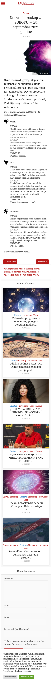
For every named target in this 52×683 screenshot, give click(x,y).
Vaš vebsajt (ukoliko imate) (16, 629)
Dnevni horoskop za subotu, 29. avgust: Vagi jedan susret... (26, 555)
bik (21, 268)
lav (17, 274)
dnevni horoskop (31, 271)
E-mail (8, 617)
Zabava (26, 13)
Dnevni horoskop (10, 497)
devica (18, 271)
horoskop (9, 274)
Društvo (17, 315)
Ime (6, 605)
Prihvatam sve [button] (27, 676)
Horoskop (27, 315)
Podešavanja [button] (10, 676)
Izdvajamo (32, 360)
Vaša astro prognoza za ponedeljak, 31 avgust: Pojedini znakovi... (26, 321)
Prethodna (11, 261)
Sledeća (41, 261)
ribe (30, 274)
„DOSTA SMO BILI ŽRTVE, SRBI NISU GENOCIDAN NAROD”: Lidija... (26, 412)
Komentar (8, 578)
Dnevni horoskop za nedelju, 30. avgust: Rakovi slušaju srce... (26, 506)
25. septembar (11, 268)
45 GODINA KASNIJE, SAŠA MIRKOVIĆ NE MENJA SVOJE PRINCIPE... (26, 458)
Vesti (35, 315)
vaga (36, 274)
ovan (23, 274)
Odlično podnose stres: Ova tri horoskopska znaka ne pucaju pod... (26, 367)
